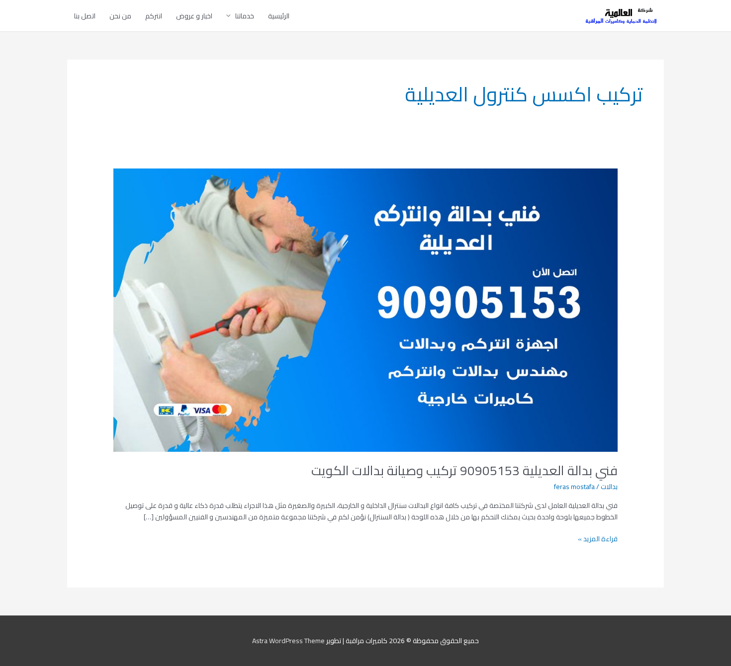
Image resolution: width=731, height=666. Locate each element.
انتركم (153, 15)
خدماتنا (244, 15)
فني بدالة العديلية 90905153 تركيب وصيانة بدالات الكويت (464, 470)
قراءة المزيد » (598, 539)
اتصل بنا (84, 15)
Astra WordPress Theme (288, 640)
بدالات (609, 486)
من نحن (120, 15)
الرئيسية (278, 15)
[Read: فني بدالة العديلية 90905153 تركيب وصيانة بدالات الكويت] (365, 309)
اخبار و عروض (194, 15)
